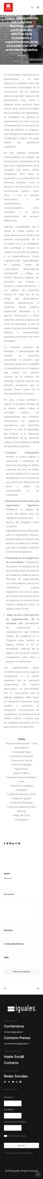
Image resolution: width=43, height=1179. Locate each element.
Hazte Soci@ (14, 1057)
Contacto (11, 1063)
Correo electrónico (14, 943)
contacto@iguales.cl (13, 1032)
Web (6, 957)
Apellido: (10, 1109)
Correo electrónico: (16, 1121)
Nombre (8, 930)
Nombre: (9, 1097)
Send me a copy (16, 1135)
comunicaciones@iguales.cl (16, 1043)
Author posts (8, 878)
